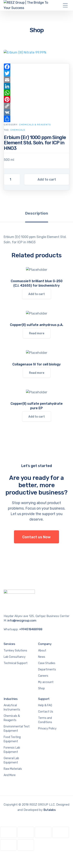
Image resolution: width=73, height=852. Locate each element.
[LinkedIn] (36, 86)
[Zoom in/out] (8, 832)
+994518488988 (30, 629)
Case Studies (46, 663)
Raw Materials (13, 769)
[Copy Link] (36, 106)
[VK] (36, 112)
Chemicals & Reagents (35, 124)
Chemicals (17, 130)
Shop (41, 688)
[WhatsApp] (36, 93)
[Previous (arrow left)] (8, 845)
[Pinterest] (36, 99)
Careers (43, 676)
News (41, 657)
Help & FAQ (45, 705)
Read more (36, 333)
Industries (11, 699)
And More (10, 775)
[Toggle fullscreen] (25, 832)
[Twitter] (36, 73)
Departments (47, 669)
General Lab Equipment (11, 760)
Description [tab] (36, 213)
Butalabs (49, 810)
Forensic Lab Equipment (12, 750)
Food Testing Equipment (12, 739)
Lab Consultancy (15, 657)
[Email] (36, 80)
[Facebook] (36, 67)
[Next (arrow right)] (25, 845)
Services (9, 644)
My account (46, 682)
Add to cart (47, 179)
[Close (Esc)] (60, 832)
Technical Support (16, 663)
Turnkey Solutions (15, 650)
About (42, 650)
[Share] (36, 119)
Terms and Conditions (45, 720)
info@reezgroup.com (22, 620)
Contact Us (45, 711)
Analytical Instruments (12, 707)
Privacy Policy (47, 728)
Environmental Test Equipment (17, 728)
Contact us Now (36, 537)
